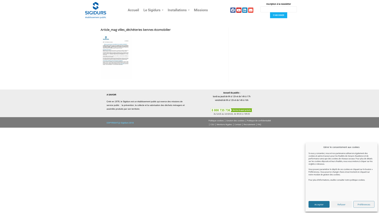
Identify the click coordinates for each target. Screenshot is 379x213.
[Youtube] (238, 10)
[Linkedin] (244, 10)
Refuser (341, 204)
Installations (177, 10)
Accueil (133, 10)
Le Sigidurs (151, 10)
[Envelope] (250, 10)
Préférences (364, 204)
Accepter (319, 204)
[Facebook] (233, 10)
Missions (201, 10)
